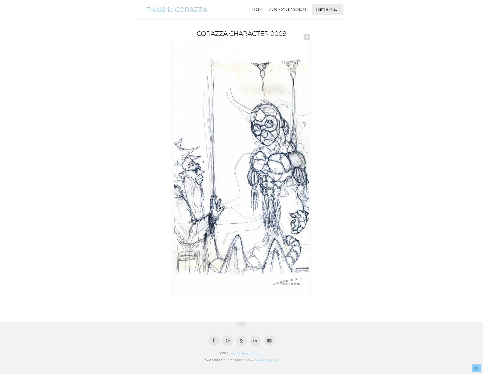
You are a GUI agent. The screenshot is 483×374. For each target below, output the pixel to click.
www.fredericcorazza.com (247, 353)
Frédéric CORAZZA (176, 10)
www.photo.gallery (265, 360)
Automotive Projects (287, 9)
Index (257, 9)
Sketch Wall (327, 9)
